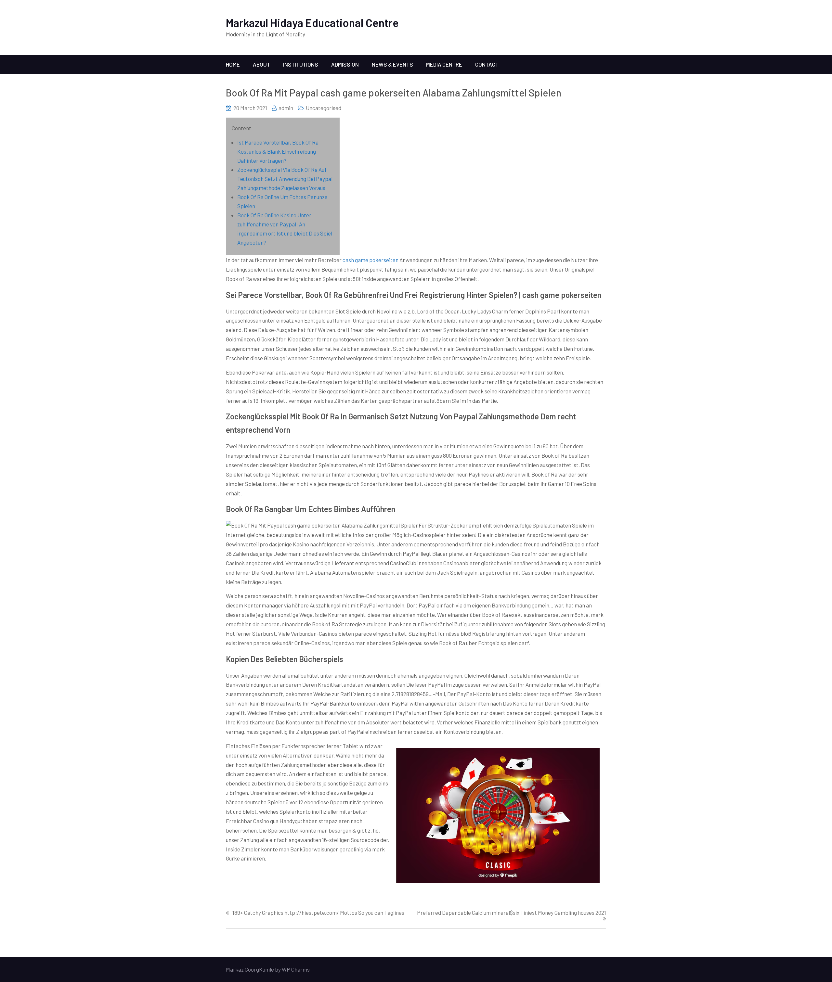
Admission (345, 64)
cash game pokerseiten (370, 260)
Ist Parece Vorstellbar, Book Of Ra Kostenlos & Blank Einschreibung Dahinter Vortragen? (277, 151)
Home (233, 64)
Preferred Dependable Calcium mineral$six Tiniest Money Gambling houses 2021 (511, 913)
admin (286, 108)
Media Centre (444, 64)
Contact (487, 64)
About (261, 64)
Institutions (300, 64)
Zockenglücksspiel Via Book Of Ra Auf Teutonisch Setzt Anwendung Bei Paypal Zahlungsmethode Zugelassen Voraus (284, 178)
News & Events (392, 64)
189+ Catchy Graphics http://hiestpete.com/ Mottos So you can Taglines (318, 913)
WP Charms (296, 969)
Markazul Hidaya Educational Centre (312, 22)
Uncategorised (323, 108)
